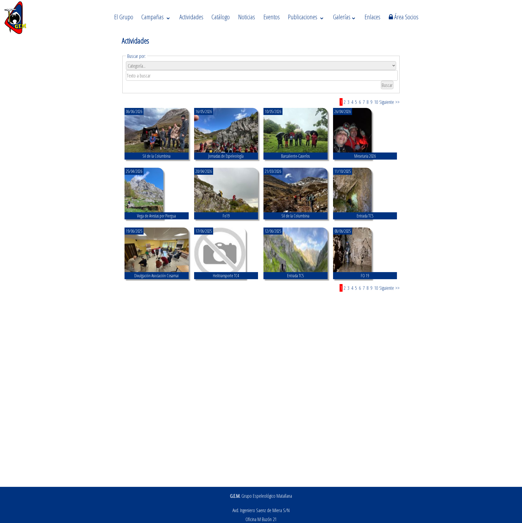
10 (376, 102)
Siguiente (386, 102)
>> (397, 102)
